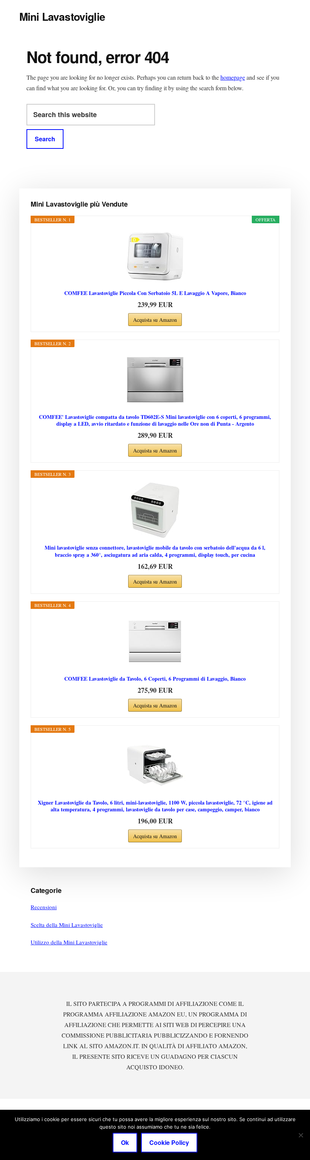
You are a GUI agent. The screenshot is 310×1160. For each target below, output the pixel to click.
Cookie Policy (169, 1142)
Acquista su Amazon (155, 319)
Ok (125, 1142)
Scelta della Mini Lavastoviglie (67, 924)
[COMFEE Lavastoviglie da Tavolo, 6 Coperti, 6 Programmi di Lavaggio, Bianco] (155, 641)
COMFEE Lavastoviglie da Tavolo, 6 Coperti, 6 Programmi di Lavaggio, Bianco (155, 678)
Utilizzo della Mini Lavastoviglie (69, 942)
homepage (232, 77)
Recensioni (44, 907)
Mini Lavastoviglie (62, 16)
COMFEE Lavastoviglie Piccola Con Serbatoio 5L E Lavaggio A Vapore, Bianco (155, 293)
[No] (300, 1135)
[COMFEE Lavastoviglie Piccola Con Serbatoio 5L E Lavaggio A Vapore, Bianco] (155, 256)
